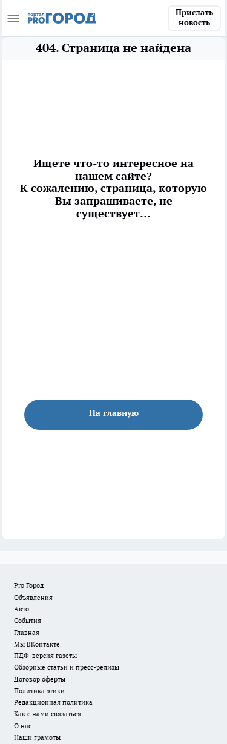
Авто (21, 609)
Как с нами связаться (47, 713)
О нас (22, 726)
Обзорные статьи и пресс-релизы (66, 667)
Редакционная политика (53, 702)
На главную (114, 412)
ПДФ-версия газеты (45, 655)
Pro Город (29, 585)
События (27, 620)
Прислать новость (194, 17)
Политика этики (39, 690)
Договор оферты (39, 679)
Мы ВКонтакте (37, 644)
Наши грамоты (37, 737)
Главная (26, 632)
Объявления (33, 597)
